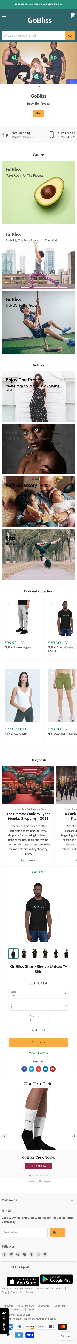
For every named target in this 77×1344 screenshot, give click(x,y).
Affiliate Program (23, 1288)
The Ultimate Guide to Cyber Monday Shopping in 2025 (28, 816)
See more (37, 871)
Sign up (57, 1232)
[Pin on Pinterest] (53, 1069)
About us (6, 1288)
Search (29, 1292)
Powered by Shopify (45, 1318)
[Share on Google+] (38, 1069)
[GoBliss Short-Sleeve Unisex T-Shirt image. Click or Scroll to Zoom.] (38, 914)
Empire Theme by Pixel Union (19, 1318)
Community (42, 1288)
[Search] (70, 35)
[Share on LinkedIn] (45, 1069)
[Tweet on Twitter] (31, 1069)
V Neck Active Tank (16, 733)
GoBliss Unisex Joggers (18, 647)
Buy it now (39, 1042)
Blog (4, 1292)
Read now (27, 860)
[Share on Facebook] (24, 1069)
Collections (57, 1288)
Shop (38, 112)
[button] (38, 1166)
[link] (38, 1133)
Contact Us (15, 1292)
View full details (38, 1053)
